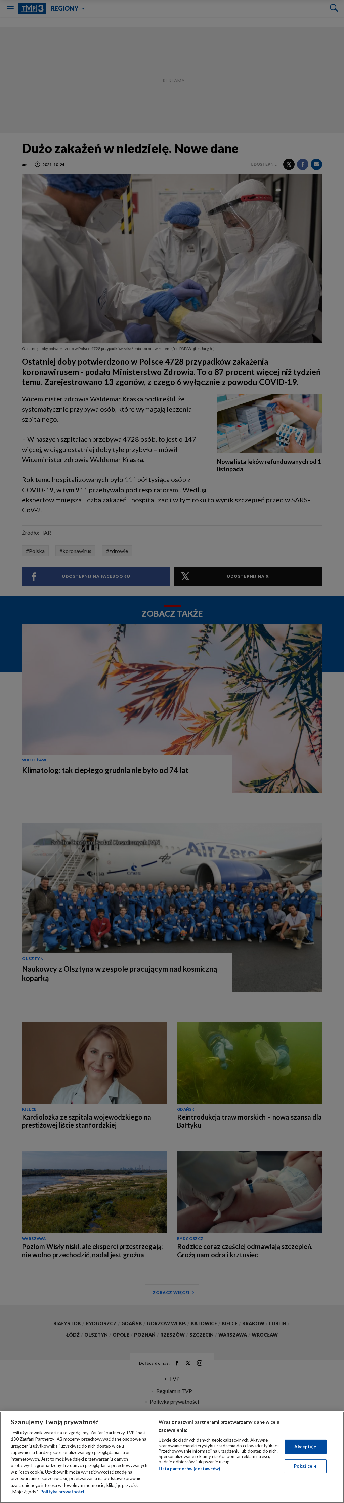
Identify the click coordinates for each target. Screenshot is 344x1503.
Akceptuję (305, 1446)
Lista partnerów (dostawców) (189, 1468)
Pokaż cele (305, 1466)
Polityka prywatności (62, 1491)
